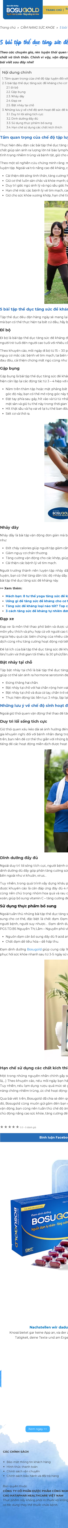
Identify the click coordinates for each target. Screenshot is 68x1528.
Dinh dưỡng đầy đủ (24, 118)
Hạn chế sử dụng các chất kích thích (37, 127)
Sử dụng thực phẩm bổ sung (32, 123)
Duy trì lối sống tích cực (27, 114)
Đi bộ (14, 87)
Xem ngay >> (37, 1429)
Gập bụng (18, 92)
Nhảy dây (17, 96)
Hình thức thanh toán (22, 1466)
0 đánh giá (28, 1127)
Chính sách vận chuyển (23, 1471)
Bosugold (34, 949)
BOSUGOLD (23, 9)
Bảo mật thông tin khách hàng (29, 1462)
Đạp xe (16, 100)
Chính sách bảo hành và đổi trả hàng (33, 1476)
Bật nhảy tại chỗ (22, 105)
